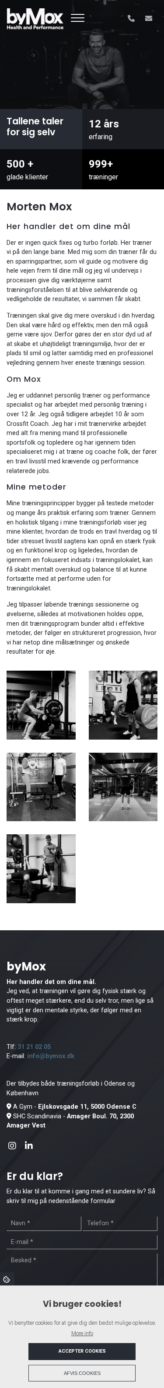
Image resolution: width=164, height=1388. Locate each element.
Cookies (7, 1278)
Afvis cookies (82, 1373)
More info (82, 1333)
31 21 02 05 (34, 1047)
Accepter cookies (82, 1351)
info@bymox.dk (50, 1056)
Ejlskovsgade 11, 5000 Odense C (87, 1106)
